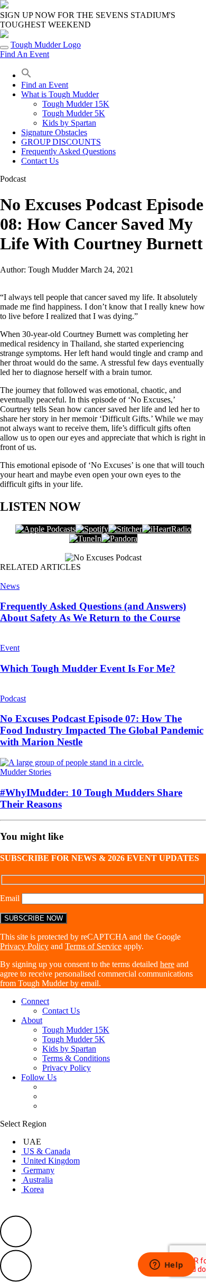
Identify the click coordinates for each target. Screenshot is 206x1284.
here (167, 964)
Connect (35, 1001)
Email (11, 898)
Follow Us (39, 1077)
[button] (26, 75)
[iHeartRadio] (166, 528)
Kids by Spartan (69, 122)
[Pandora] (119, 538)
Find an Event (44, 84)
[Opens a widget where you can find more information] (166, 1265)
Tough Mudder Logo (46, 44)
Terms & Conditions (76, 1058)
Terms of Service (93, 946)
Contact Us (40, 160)
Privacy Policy (24, 946)
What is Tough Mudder (60, 94)
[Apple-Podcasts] (45, 528)
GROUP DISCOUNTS (61, 141)
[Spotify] (92, 528)
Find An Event (24, 54)
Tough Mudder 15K (75, 103)
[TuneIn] (85, 538)
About (31, 1020)
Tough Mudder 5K (73, 113)
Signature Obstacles (54, 132)
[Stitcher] (125, 528)
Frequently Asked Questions (68, 151)
